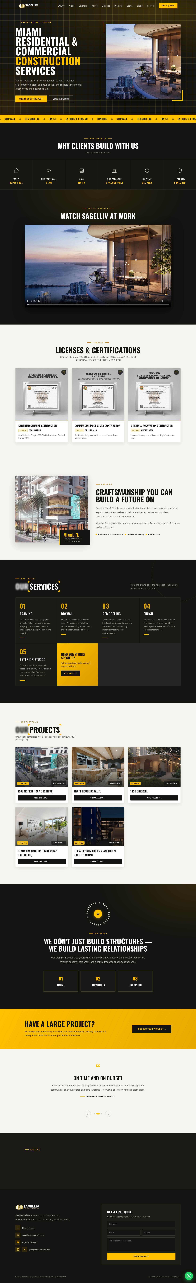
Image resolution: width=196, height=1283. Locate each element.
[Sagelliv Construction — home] (28, 5)
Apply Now (139, 1165)
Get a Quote (168, 6)
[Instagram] (17, 1249)
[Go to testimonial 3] (100, 1113)
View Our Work (61, 99)
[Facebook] (24, 1249)
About (94, 6)
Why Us (61, 6)
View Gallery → (41, 798)
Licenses (83, 6)
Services (106, 6)
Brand (130, 6)
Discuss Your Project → (151, 1029)
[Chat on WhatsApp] (189, 1276)
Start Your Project (31, 99)
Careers (150, 6)
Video (71, 6)
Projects (118, 6)
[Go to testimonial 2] (97, 1113)
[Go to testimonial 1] (94, 1113)
